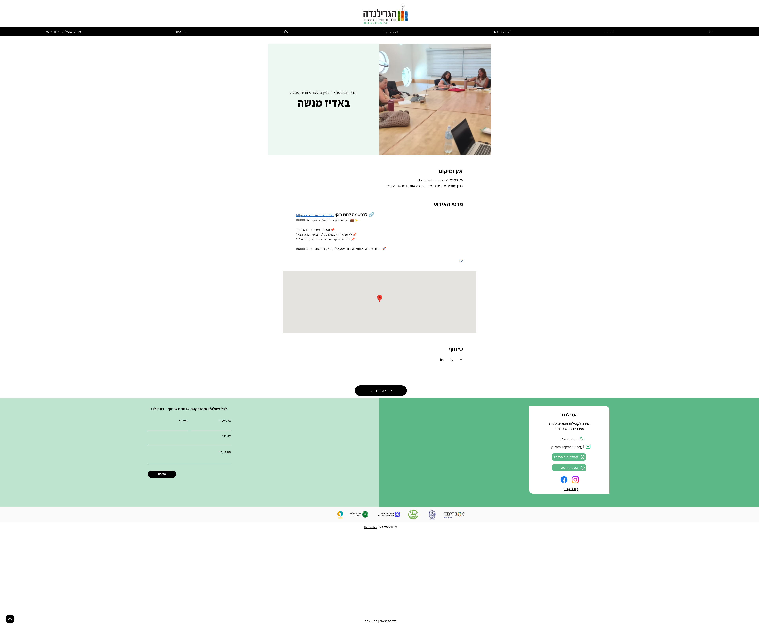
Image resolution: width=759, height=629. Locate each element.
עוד (461, 260)
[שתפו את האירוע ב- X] (451, 359)
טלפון (184, 421)
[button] (609, 31)
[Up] (10, 619)
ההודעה (225, 452)
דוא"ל (227, 436)
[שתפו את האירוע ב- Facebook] (461, 359)
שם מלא (226, 421)
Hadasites (370, 527)
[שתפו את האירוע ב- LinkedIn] (442, 359)
